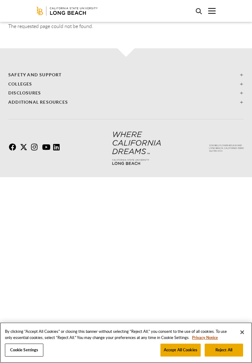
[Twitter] (25, 148)
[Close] (242, 332)
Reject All (223, 350)
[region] (126, 342)
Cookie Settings (24, 350)
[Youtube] (47, 148)
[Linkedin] (58, 148)
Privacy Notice (205, 337)
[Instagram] (36, 148)
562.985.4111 (215, 151)
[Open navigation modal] (209, 11)
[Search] (196, 11)
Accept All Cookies (180, 350)
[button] (126, 75)
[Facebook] (14, 148)
